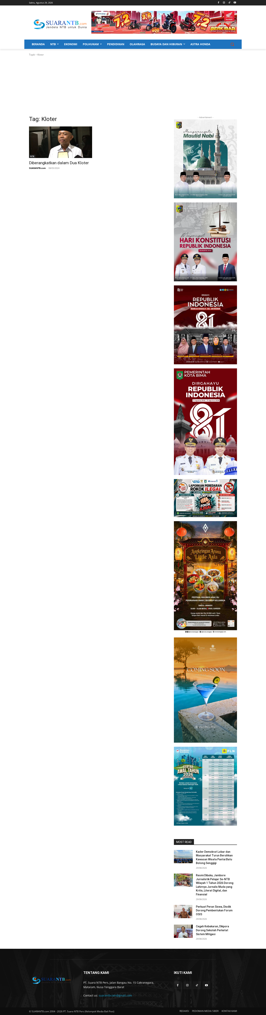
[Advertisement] (133, 86)
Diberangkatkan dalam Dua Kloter (59, 163)
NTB (32, 156)
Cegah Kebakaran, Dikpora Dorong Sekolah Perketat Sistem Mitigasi (212, 930)
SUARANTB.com (37, 168)
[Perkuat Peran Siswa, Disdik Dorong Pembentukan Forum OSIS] (183, 911)
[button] (232, 44)
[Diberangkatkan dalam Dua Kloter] (60, 142)
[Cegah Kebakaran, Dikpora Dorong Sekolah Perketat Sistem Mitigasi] (183, 931)
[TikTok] (229, 3)
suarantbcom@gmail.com (115, 995)
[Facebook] (218, 3)
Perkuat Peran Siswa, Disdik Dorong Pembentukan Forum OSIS (214, 910)
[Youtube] (235, 3)
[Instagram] (224, 3)
